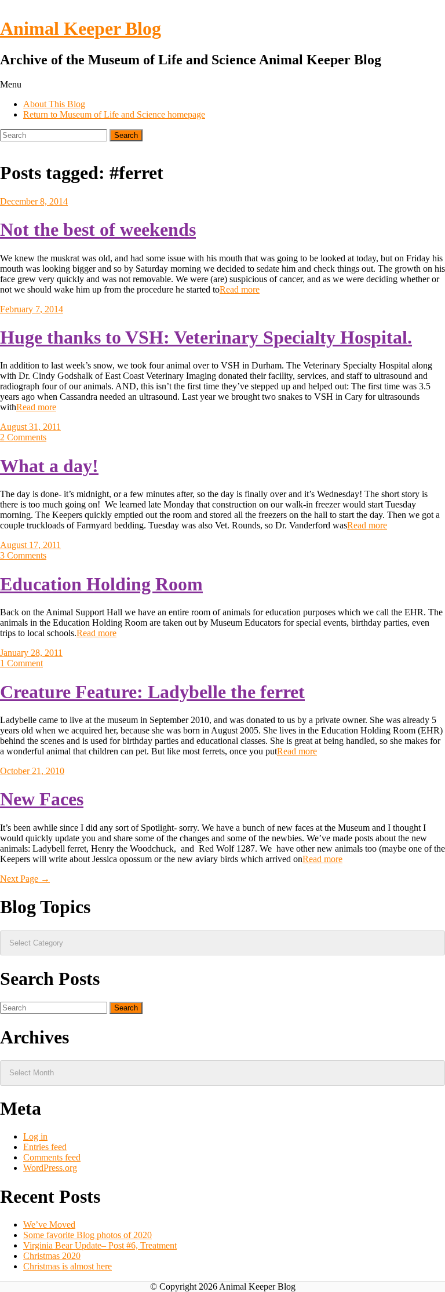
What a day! (49, 465)
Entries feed (45, 1147)
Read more (240, 289)
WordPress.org (50, 1168)
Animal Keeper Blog (80, 28)
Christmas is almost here (67, 1266)
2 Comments (23, 437)
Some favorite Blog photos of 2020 (87, 1235)
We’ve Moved (49, 1224)
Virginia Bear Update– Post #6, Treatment (100, 1245)
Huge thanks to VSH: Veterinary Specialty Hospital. (206, 337)
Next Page (25, 879)
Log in (35, 1136)
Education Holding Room (101, 584)
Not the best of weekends (98, 229)
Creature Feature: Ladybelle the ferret (152, 691)
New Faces (41, 799)
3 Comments (23, 555)
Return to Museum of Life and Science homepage (114, 114)
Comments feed (52, 1157)
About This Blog (54, 104)
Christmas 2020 (52, 1256)
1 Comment (21, 663)
